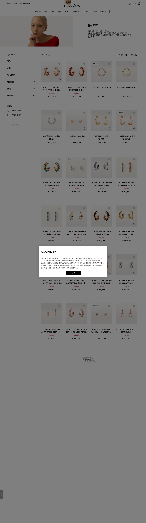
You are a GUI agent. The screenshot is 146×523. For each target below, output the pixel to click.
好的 (73, 273)
